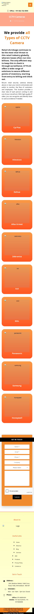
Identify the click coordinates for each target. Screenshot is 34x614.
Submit (17, 497)
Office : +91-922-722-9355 (19, 11)
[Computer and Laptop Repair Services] (7, 4)
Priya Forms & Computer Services (13, 609)
